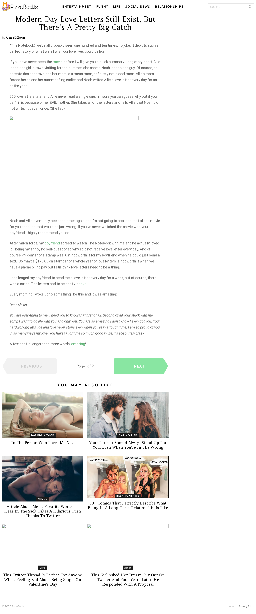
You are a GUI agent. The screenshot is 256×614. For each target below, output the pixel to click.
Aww (128, 567)
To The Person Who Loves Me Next (42, 442)
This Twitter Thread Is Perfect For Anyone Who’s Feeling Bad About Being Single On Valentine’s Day (42, 580)
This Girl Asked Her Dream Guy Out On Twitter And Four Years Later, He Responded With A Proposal (128, 580)
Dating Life (128, 435)
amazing (78, 344)
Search (250, 6)
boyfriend (52, 243)
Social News (137, 7)
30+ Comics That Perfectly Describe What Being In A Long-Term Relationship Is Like (128, 505)
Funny (102, 7)
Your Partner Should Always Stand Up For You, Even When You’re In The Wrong (128, 445)
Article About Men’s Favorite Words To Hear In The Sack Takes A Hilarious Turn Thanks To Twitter (42, 511)
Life (116, 7)
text (82, 284)
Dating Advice (42, 435)
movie (58, 62)
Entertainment (77, 7)
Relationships (169, 7)
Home (231, 606)
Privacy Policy (246, 606)
